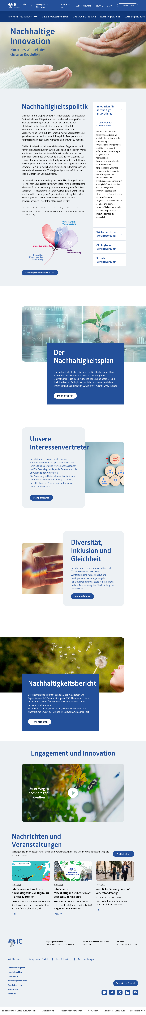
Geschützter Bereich (127, 6)
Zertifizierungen (15, 985)
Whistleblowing (48, 1011)
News (97, 5)
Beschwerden (92, 1011)
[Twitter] (120, 992)
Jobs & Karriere (63, 959)
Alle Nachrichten (123, 854)
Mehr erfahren (65, 395)
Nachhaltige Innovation (17, 980)
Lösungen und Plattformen (42, 5)
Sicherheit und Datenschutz (114, 1011)
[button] (101, 6)
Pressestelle (13, 989)
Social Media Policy (137, 1011)
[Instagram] (104, 992)
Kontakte (12, 994)
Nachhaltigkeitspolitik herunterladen (40, 272)
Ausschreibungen (83, 5)
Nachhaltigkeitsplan (110, 16)
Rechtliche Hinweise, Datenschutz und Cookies (18, 1011)
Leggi (14, 913)
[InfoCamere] (14, 6)
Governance (13, 976)
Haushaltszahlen (15, 972)
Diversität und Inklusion (84, 16)
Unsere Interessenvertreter (55, 16)
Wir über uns (23, 5)
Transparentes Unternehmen (71, 1011)
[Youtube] (135, 992)
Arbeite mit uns (66, 5)
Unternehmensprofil (16, 967)
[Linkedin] (127, 992)
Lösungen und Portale (38, 959)
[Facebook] (112, 992)
